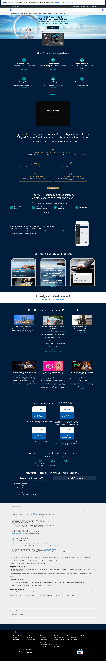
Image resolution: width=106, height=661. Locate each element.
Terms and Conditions (18, 635)
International (24, 13)
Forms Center (76, 6)
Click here (13, 538)
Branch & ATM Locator (72, 639)
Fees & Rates (43, 637)
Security (29, 635)
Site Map (83, 635)
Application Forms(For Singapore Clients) (45, 640)
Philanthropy (56, 648)
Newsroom (56, 641)
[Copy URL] (53, 114)
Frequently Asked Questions (16, 533)
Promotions (55, 13)
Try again (53, 117)
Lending (49, 13)
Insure (40, 13)
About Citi (56, 635)
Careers (55, 642)
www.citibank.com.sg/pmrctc (58, 545)
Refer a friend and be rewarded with (53, 299)
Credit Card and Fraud (31, 639)
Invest (35, 13)
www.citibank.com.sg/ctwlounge (52, 548)
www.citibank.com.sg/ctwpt (49, 550)
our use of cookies (69, 2)
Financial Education (58, 646)
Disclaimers (16, 639)
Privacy (15, 637)
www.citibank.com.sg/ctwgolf (51, 549)
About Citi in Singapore (59, 637)
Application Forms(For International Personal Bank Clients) (46, 644)
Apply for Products (84, 6)
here (34, 513)
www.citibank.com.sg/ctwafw (45, 546)
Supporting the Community (60, 639)
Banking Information (45, 635)
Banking (30, 13)
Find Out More (82, 332)
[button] (8, 161)
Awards (55, 644)
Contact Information (71, 637)
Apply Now (62, 13)
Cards (44, 13)
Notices (15, 641)
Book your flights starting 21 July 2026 (53, 351)
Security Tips (29, 637)
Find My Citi (93, 6)
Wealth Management (14, 13)
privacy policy (59, 2)
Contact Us (69, 635)
